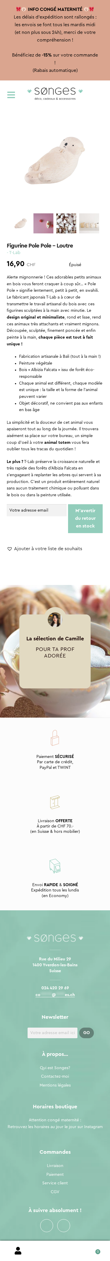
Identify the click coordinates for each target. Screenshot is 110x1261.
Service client (55, 1183)
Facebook (46, 1225)
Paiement (55, 1175)
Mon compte (18, 1251)
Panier (91, 1249)
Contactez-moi (55, 1076)
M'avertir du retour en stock (85, 518)
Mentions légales (55, 1085)
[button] (44, 549)
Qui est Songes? (55, 1068)
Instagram (63, 1225)
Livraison (55, 1166)
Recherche (55, 1251)
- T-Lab (13, 252)
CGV (55, 1192)
